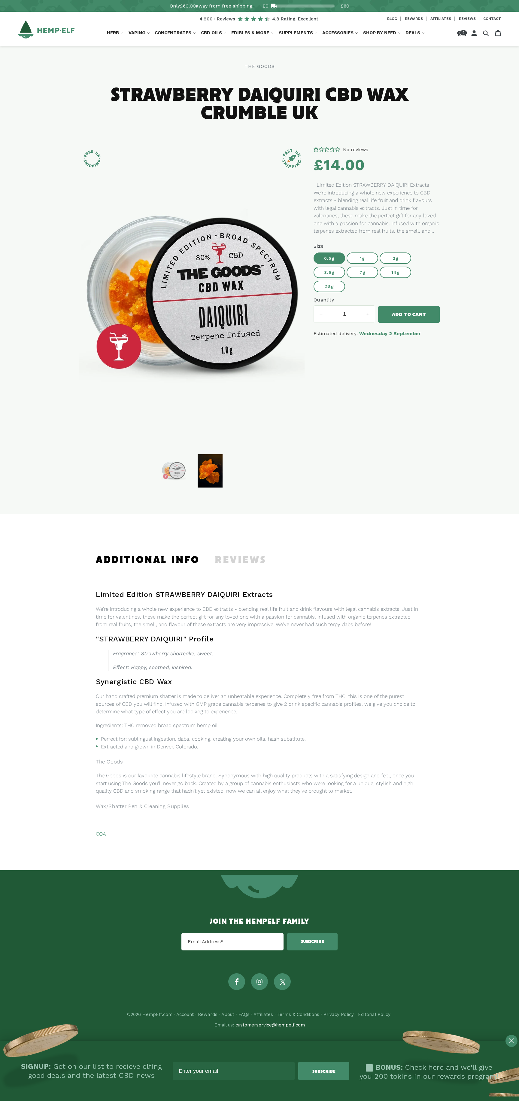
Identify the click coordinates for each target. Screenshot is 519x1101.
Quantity (324, 300)
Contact (492, 19)
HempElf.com (157, 1014)
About (227, 1014)
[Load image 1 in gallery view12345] (173, 471)
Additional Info (148, 560)
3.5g (329, 272)
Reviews (468, 19)
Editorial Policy (374, 1014)
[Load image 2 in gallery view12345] (210, 471)
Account (185, 1014)
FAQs (244, 1014)
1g (362, 258)
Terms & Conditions (298, 1014)
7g (363, 272)
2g (396, 258)
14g (395, 272)
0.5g (329, 258)
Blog (392, 19)
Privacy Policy (338, 1014)
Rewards (414, 19)
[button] (115, 33)
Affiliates (441, 19)
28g (329, 286)
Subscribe (312, 941)
